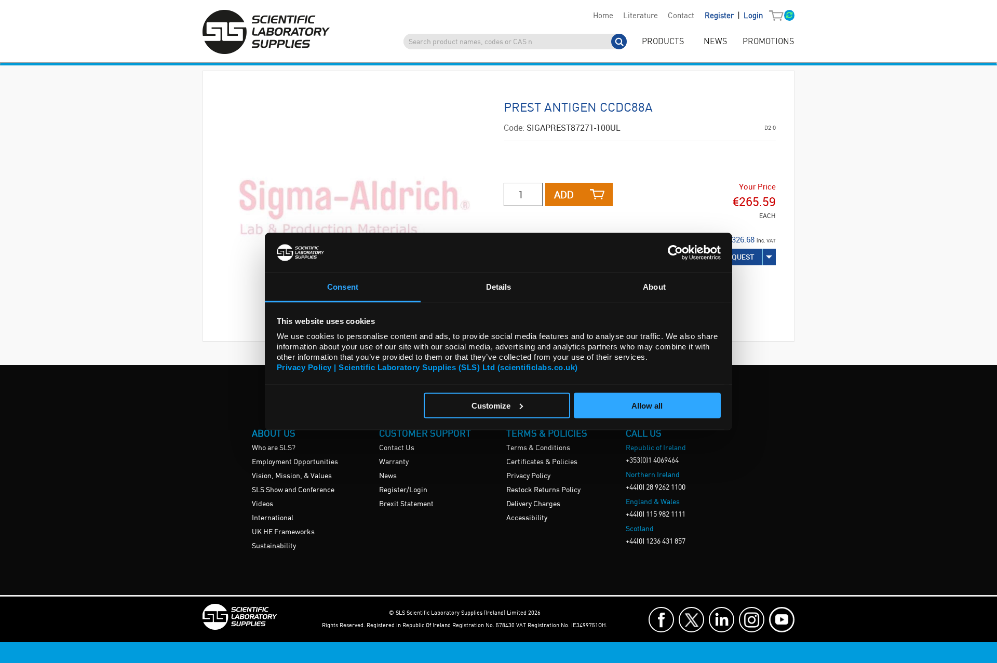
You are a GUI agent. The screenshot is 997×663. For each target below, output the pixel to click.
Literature (640, 16)
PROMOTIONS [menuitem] (768, 41)
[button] (778, 16)
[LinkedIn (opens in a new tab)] (721, 619)
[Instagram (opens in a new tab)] (751, 619)
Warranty (394, 462)
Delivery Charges (533, 504)
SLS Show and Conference (293, 490)
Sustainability (274, 546)
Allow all (647, 405)
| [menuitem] (734, 15)
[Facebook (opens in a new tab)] (661, 619)
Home (603, 16)
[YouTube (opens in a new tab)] (781, 619)
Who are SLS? (273, 448)
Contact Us (396, 448)
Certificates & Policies (541, 462)
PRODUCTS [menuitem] (663, 41)
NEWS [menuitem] (715, 41)
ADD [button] (564, 194)
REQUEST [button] (739, 257)
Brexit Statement (406, 504)
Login (753, 16)
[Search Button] (619, 41)
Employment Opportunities (295, 462)
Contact (681, 16)
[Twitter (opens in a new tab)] (691, 619)
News (388, 476)
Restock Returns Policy (543, 490)
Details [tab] (498, 286)
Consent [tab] (342, 286)
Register (720, 16)
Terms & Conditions (538, 448)
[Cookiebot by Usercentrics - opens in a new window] (675, 252)
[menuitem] (603, 16)
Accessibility (526, 518)
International (272, 518)
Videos (262, 504)
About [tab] (654, 286)
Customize (490, 405)
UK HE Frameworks (283, 532)
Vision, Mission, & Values (292, 476)
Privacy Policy (528, 476)
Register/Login (403, 490)
